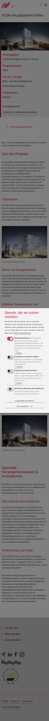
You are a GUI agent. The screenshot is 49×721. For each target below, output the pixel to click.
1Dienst (18, 353)
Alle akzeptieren (23, 406)
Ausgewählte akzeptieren (24, 401)
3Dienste (18, 367)
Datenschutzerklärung (22, 333)
